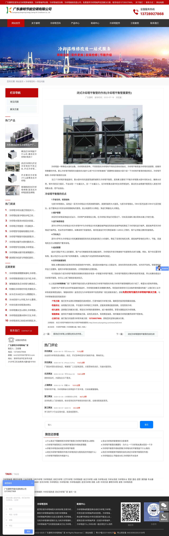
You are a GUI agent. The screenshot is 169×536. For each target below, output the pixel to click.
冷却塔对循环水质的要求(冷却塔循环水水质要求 (22, 242)
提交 (146, 424)
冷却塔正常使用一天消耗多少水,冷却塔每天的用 (22, 226)
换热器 (144, 479)
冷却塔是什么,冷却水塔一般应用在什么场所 (94, 524)
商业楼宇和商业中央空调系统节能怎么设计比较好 (95, 517)
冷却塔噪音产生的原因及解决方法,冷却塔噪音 (55, 524)
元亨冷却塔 (67, 479)
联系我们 (154, 23)
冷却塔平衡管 (61, 327)
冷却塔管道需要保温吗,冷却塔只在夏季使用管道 (23, 273)
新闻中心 (95, 23)
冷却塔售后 (54, 482)
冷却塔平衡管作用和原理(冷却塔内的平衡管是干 (22, 236)
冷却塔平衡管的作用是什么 (58, 456)
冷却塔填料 (37, 492)
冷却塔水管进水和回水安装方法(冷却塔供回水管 (22, 220)
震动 (134, 479)
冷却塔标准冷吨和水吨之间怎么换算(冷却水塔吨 (22, 215)
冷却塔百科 (55, 23)
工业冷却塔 (27, 479)
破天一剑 (72, 492)
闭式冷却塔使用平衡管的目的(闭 (141, 334)
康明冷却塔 (113, 482)
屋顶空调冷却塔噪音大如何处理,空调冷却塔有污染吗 (55, 509)
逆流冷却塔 (86, 482)
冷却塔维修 (100, 171)
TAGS (8, 474)
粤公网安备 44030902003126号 (131, 533)
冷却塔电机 (47, 479)
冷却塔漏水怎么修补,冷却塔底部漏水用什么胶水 (23, 310)
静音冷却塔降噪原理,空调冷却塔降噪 (52, 513)
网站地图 (160, 2)
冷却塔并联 (64, 482)
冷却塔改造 (127, 482)
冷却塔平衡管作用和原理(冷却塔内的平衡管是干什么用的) (126, 448)
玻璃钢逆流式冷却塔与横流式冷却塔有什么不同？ (23, 284)
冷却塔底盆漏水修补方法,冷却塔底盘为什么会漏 (23, 315)
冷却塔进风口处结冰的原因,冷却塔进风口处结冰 (23, 320)
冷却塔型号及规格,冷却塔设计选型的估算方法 (22, 247)
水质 (98, 482)
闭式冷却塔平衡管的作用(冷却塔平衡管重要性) (72, 323)
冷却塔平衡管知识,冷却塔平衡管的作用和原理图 (66, 444)
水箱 (95, 479)
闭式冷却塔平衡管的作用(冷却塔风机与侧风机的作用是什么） (72, 452)
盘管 (139, 479)
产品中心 (75, 23)
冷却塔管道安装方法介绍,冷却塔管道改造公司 (23, 278)
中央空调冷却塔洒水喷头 (20, 305)
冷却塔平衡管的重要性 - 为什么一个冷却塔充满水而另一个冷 (127, 444)
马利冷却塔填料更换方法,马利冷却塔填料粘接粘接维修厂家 (55, 520)
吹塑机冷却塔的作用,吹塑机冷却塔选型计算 (23, 289)
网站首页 (16, 23)
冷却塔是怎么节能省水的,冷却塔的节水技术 (120, 456)
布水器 (150, 479)
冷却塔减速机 (75, 482)
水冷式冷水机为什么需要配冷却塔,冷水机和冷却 (23, 294)
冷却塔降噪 (60, 283)
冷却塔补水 (122, 479)
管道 (130, 479)
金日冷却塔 (88, 479)
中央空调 (104, 482)
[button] (81, 75)
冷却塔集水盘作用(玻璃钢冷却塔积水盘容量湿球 (22, 252)
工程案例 (134, 23)
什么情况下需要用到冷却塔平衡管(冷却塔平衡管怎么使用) (70, 441)
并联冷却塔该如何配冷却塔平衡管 (61, 448)
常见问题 (40, 81)
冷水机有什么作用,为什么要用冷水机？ (23, 299)
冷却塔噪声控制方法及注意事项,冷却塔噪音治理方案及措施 (55, 517)
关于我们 (139, 2)
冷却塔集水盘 (72, 327)
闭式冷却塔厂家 (61, 492)
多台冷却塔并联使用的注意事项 (115, 441)
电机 (79, 327)
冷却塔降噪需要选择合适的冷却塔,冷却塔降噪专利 (95, 509)
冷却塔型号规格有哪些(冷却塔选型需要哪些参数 (22, 231)
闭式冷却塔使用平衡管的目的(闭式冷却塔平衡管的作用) (125, 452)
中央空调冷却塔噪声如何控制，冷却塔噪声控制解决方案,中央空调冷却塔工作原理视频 (95, 513)
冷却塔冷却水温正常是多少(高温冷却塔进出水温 (22, 210)
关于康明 (35, 23)
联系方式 (149, 2)
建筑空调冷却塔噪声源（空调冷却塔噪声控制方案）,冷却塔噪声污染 (95, 520)
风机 (84, 327)
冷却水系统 (112, 479)
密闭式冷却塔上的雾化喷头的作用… (68, 334)
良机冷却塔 (57, 479)
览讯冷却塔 (44, 482)
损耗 (93, 482)
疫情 (120, 482)
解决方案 (14, 109)
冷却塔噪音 (7, 479)
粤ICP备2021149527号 (105, 533)
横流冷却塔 (17, 479)
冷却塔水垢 (102, 479)
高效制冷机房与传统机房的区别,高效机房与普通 (22, 257)
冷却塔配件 (115, 23)
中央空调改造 (48, 492)
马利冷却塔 (37, 479)
